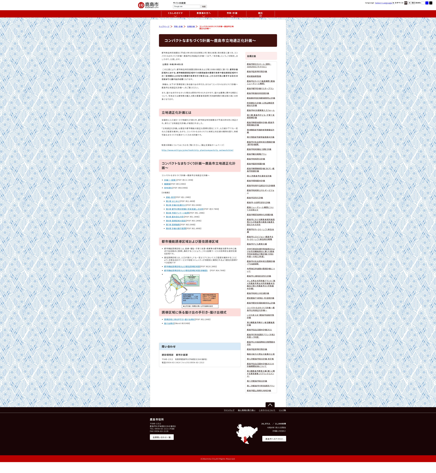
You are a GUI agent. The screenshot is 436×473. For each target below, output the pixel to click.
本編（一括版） (170, 180)
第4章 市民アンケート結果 (177, 212)
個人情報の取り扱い (246, 410)
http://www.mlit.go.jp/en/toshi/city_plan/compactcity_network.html (197, 150)
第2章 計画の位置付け (176, 205)
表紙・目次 (170, 197)
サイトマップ (229, 410)
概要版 (167, 184)
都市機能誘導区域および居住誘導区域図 (182, 266)
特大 (413, 3)
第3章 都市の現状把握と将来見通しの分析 (184, 209)
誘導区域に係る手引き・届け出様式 (179, 319)
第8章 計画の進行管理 (176, 228)
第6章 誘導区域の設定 (176, 220)
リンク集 (282, 410)
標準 (405, 3)
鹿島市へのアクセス (274, 438)
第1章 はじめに (173, 201)
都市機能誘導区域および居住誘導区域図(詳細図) (186, 270)
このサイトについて (267, 410)
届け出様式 (169, 323)
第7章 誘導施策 (173, 224)
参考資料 (168, 187)
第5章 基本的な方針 (175, 216)
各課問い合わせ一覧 (162, 437)
